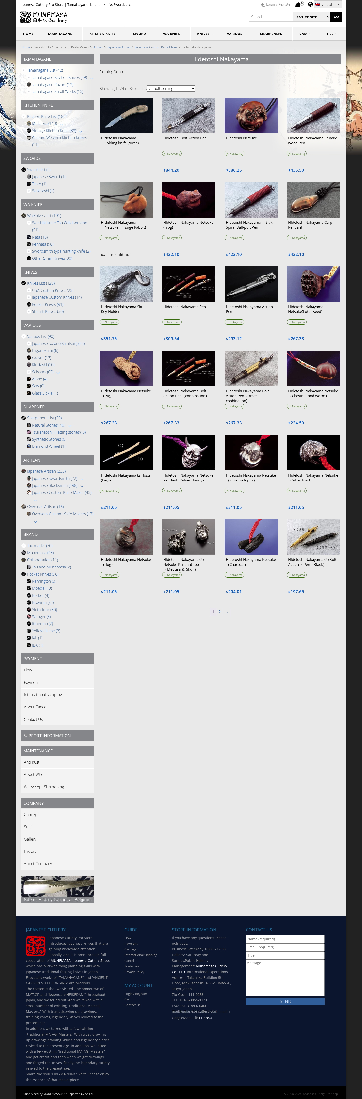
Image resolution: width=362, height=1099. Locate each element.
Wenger (41, 616)
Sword (140, 33)
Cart (127, 999)
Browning (43, 602)
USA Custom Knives (52, 290)
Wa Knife (172, 33)
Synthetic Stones (49, 439)
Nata (40, 237)
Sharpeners (271, 33)
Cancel (129, 960)
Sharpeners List (44, 418)
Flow (28, 670)
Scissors (42, 372)
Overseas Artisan (45, 506)
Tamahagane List (45, 70)
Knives (204, 33)
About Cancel (35, 707)
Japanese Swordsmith (54, 478)
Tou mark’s (39, 545)
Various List (40, 336)
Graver (41, 357)
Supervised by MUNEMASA (41, 1094)
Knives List (41, 283)
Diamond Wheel (48, 446)
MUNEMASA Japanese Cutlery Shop (80, 960)
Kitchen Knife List (46, 116)
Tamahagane (60, 33)
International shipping (43, 694)
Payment (31, 682)
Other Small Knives (52, 258)
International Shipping (140, 955)
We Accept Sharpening (44, 787)
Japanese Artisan (120, 47)
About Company (38, 863)
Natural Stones (48, 425)
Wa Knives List (44, 215)
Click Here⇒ (202, 1017)
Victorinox (44, 609)
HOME (28, 33)
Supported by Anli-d (79, 1094)
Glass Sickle (45, 393)
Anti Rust (31, 762)
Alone (39, 379)
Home (25, 47)
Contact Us (33, 719)
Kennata (42, 244)
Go (336, 16)
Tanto (39, 184)
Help (332, 33)
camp (305, 33)
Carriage (130, 949)
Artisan (99, 47)
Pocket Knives (47, 304)
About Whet (34, 774)
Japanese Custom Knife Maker (156, 47)
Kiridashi (43, 364)
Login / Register (135, 993)
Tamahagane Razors (52, 84)
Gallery (30, 839)
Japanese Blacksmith (54, 485)
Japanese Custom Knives (57, 297)
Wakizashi (43, 191)
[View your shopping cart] (297, 4)
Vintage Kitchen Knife (54, 130)
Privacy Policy (134, 972)
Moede (42, 588)
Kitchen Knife (102, 33)
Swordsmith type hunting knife (61, 251)
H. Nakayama (172, 153)
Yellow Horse (46, 631)
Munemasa (40, 552)
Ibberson (42, 623)
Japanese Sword (48, 176)
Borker (40, 595)
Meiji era (44, 123)
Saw (38, 386)
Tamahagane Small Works (57, 91)
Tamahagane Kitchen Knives (59, 77)
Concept (31, 814)
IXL (37, 638)
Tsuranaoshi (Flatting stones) (59, 432)
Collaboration (42, 560)
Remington (44, 581)
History (30, 851)
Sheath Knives (48, 311)
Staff (28, 827)
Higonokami (45, 350)
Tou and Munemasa (51, 567)
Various (235, 33)
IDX (37, 645)
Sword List (38, 169)
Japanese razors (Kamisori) (58, 343)
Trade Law (131, 966)
